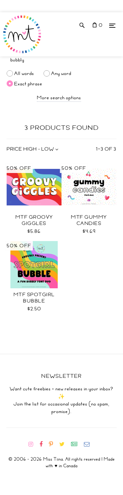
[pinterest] (53, 444)
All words (24, 73)
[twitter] (64, 444)
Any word (61, 73)
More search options (59, 97)
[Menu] (112, 25)
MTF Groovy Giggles (34, 220)
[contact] (89, 444)
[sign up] (77, 444)
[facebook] (43, 444)
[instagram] (33, 444)
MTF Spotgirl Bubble (34, 298)
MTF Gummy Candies (89, 220)
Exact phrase (28, 83)
